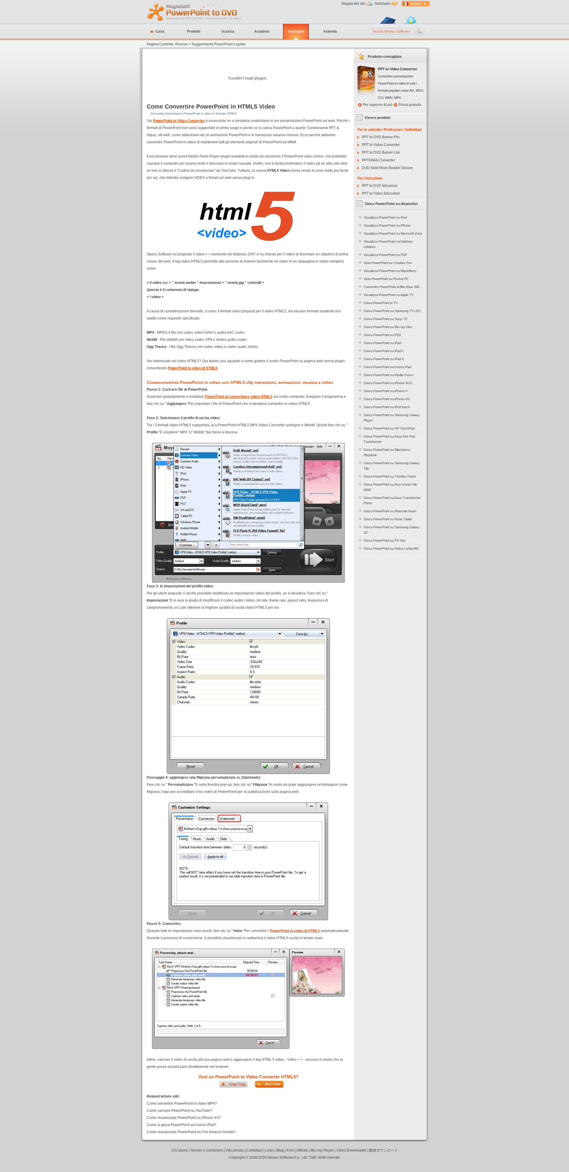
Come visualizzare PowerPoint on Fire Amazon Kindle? (191, 1132)
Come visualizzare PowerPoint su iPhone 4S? (184, 1118)
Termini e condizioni (207, 1150)
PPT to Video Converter (381, 145)
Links (269, 1150)
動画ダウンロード (383, 1150)
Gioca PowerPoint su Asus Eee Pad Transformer (389, 439)
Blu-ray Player (322, 1150)
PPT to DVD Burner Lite (381, 152)
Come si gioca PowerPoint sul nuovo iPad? (181, 1125)
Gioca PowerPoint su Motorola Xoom (390, 511)
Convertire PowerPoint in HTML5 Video (220, 106)
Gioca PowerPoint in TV (381, 303)
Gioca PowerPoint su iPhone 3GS (388, 383)
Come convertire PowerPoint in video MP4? (182, 1103)
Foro (290, 1150)
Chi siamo (180, 1150)
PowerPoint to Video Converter (179, 121)
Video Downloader (351, 1150)
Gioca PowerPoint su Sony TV (385, 319)
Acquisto (261, 31)
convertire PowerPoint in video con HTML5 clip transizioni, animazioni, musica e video (245, 382)
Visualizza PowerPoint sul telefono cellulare (388, 244)
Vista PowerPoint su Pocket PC (386, 279)
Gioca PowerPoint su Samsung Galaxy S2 (392, 529)
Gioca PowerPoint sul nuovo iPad (387, 367)
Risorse (181, 44)
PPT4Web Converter (378, 160)
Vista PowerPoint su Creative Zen (388, 263)
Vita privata (235, 1150)
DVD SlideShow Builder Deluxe (387, 168)
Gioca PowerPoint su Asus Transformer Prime (392, 500)
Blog (280, 1150)
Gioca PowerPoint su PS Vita (384, 540)
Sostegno (296, 31)
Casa (159, 31)
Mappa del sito (353, 3)
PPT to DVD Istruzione (380, 186)
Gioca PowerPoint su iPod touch (387, 407)
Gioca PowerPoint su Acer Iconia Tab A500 (390, 487)
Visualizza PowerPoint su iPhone (387, 225)
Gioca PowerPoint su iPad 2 (384, 351)
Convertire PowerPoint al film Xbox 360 (391, 287)
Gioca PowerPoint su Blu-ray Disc (388, 327)
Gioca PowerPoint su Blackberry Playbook (387, 452)
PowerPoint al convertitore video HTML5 (238, 397)
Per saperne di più (377, 105)
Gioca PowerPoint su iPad (382, 343)
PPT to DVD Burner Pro (380, 137)
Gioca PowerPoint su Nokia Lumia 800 (391, 548)
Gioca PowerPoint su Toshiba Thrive (390, 476)
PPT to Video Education (381, 193)
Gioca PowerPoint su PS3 (382, 335)
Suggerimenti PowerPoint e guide (218, 44)
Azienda (330, 31)
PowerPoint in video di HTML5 (193, 368)
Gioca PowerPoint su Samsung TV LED (392, 311)
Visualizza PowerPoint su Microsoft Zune (393, 233)
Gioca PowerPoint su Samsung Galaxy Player (392, 417)
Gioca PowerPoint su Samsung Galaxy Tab (392, 465)
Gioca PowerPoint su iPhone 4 (385, 391)
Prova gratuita (410, 105)
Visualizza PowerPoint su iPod (385, 217)
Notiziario (382, 3)
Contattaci (254, 1150)
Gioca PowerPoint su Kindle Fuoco (388, 375)
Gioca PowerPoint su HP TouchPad (389, 428)
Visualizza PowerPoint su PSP (385, 255)
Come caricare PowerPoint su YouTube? (179, 1111)
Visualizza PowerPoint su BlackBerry (390, 271)
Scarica (227, 31)
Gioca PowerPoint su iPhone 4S (386, 399)
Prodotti (193, 31)
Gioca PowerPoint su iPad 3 (384, 359)
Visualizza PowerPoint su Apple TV (388, 295)
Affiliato (302, 1150)
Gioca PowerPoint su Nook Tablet (388, 519)
